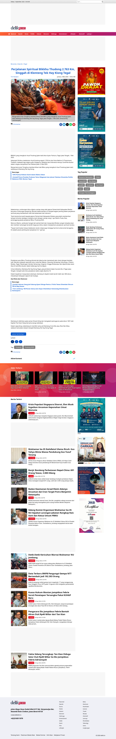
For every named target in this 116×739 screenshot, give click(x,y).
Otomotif (81, 34)
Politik (32, 34)
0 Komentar (16, 124)
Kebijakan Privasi (59, 735)
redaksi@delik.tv (16, 715)
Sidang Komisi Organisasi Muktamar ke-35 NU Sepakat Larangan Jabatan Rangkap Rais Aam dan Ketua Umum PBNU (95, 251)
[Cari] (102, 1)
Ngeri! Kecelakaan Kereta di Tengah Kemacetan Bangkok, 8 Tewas (45, 388)
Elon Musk (92, 181)
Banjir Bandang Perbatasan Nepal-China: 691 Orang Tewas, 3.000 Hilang (95, 228)
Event (60, 723)
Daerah (20, 34)
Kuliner (85, 709)
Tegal (25, 64)
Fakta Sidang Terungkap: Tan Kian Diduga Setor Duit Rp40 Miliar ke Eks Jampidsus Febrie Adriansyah (49, 657)
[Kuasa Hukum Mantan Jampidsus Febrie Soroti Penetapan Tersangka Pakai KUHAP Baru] (19, 599)
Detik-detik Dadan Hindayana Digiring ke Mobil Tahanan (21, 387)
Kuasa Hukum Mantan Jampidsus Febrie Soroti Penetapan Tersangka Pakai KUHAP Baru (49, 595)
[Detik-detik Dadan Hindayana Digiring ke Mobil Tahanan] (22, 377)
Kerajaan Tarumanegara (87, 193)
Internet (31, 413)
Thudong (18, 347)
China (98, 177)
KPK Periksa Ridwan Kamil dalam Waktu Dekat (29, 175)
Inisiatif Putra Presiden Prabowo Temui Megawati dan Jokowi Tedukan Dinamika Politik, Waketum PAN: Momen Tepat (42, 178)
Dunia (26, 34)
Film (60, 725)
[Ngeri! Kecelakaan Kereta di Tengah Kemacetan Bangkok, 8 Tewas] (46, 377)
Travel (84, 711)
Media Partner (40, 735)
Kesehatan (86, 706)
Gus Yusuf (99, 185)
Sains (84, 725)
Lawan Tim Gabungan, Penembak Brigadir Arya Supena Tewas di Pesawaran (70, 388)
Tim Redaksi (15, 77)
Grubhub (90, 185)
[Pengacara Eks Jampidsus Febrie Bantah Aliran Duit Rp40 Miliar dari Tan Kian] (19, 618)
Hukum (39, 34)
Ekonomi (46, 34)
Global (31, 476)
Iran (80, 189)
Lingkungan (86, 728)
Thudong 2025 (29, 347)
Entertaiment (63, 34)
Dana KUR (82, 181)
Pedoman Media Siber (28, 735)
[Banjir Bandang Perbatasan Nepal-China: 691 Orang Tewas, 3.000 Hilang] (81, 229)
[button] (63, 34)
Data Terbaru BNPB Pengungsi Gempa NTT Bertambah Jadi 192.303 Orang (50, 575)
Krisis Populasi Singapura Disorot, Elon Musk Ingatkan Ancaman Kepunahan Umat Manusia (94, 205)
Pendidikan (86, 721)
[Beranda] (9, 34)
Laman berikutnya (18, 334)
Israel (87, 189)
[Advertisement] (58, 15)
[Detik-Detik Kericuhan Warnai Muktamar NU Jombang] (19, 561)
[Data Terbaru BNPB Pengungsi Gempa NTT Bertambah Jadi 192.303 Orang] (19, 580)
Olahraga (54, 34)
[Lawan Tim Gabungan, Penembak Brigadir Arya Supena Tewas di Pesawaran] (70, 377)
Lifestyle (72, 34)
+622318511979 (17, 718)
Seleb (60, 721)
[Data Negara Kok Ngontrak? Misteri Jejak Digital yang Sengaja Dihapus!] (94, 377)
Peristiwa (31, 458)
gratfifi (81, 185)
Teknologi (85, 723)
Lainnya (89, 34)
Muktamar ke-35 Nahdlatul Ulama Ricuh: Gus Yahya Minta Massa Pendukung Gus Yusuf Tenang (95, 217)
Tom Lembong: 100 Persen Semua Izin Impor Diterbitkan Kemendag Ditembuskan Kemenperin (40, 290)
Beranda (13, 64)
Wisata (85, 713)
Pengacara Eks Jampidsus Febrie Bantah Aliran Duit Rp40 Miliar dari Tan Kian (48, 613)
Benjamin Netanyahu (85, 177)
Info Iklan (50, 735)
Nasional (13, 34)
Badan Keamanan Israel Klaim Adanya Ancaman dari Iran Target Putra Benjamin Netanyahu (94, 240)
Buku (84, 702)
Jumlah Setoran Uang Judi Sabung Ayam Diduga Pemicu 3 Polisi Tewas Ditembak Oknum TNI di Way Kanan (42, 285)
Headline (31, 518)
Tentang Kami (15, 735)
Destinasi (85, 704)
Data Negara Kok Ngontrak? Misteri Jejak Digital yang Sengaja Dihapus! (92, 388)
